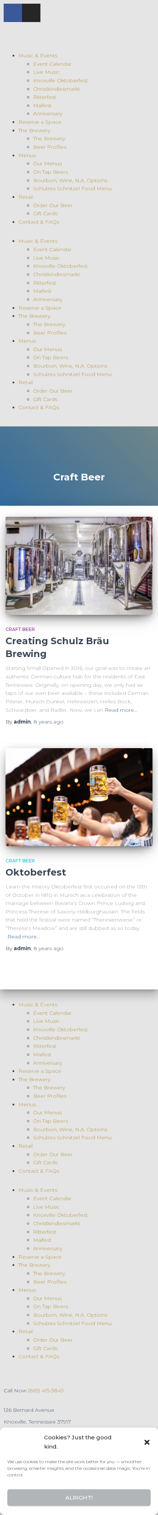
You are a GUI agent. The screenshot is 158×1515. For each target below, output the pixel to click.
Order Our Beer (53, 205)
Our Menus (47, 163)
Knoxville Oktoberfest (60, 80)
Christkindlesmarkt (56, 89)
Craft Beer (20, 629)
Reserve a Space (39, 122)
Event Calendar (52, 64)
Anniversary (47, 113)
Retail (25, 197)
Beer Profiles (50, 147)
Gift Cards (45, 213)
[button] (147, 1442)
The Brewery (34, 130)
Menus (27, 155)
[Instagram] (31, 13)
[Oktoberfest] (79, 797)
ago (48, 721)
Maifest (42, 105)
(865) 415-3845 (46, 1390)
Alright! (79, 1497)
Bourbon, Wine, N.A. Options (70, 180)
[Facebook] (13, 13)
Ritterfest (44, 97)
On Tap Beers (50, 172)
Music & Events (37, 55)
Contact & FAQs (38, 222)
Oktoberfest (36, 872)
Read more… (121, 710)
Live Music (46, 72)
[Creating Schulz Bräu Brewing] (79, 566)
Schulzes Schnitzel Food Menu (72, 188)
